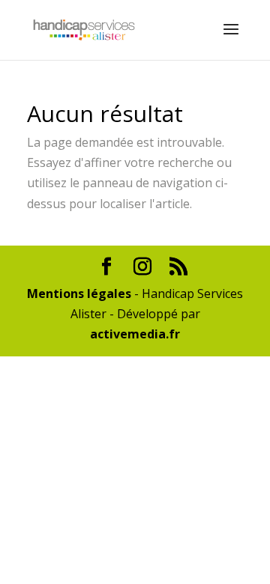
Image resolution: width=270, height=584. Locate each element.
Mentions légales (79, 293)
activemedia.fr (135, 334)
